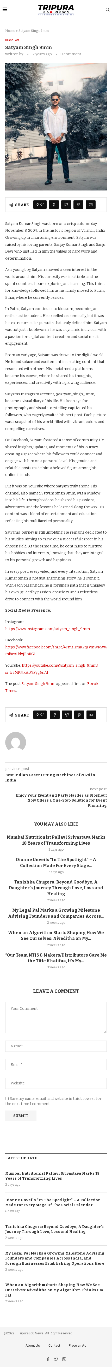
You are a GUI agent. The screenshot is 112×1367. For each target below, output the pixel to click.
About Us (33, 1345)
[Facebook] (48, 1360)
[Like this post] (41, 204)
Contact (54, 1345)
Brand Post (12, 40)
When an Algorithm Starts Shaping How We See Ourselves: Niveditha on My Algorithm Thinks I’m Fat (54, 1290)
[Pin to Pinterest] (78, 204)
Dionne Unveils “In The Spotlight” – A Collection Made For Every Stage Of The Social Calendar (53, 1203)
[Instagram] (64, 1360)
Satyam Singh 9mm (38, 684)
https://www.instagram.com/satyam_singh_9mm (47, 629)
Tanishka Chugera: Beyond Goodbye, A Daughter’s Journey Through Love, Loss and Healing (56, 888)
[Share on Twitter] (66, 204)
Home (10, 31)
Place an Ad (77, 1345)
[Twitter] (56, 1360)
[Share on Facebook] (54, 204)
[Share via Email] (91, 204)
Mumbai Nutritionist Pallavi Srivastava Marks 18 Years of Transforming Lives (52, 1176)
